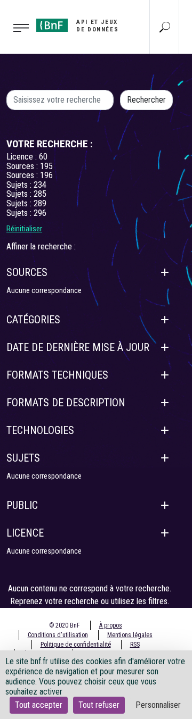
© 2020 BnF (64, 625)
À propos (110, 625)
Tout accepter (38, 705)
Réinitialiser (24, 228)
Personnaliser (158, 705)
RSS (135, 644)
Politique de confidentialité (76, 644)
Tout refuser (98, 705)
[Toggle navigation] (15, 27)
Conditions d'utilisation (58, 635)
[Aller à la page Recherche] (164, 26)
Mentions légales (130, 635)
